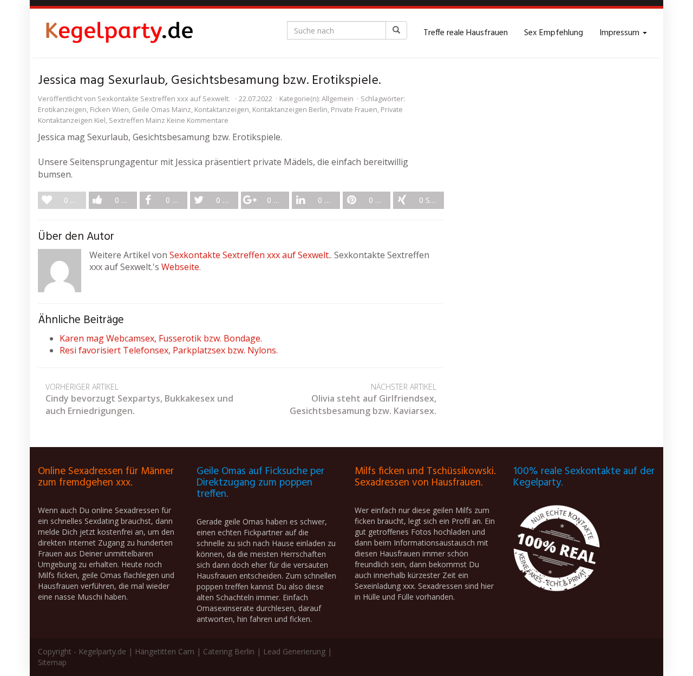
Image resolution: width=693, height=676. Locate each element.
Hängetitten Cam (164, 651)
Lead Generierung (294, 651)
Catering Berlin (228, 651)
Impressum (620, 33)
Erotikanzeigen (62, 109)
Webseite (180, 267)
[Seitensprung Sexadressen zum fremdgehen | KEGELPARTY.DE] (119, 33)
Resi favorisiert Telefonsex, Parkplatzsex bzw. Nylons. (169, 350)
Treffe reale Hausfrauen (465, 33)
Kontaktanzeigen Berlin (290, 109)
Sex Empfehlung (553, 33)
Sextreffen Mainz (137, 120)
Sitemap (52, 662)
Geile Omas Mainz (161, 109)
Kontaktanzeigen (221, 109)
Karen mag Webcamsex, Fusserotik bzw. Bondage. (161, 338)
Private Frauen (354, 109)
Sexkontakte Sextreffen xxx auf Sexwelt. (163, 98)
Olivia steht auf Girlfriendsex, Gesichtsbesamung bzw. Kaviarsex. (363, 399)
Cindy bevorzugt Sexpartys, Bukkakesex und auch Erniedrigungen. (139, 399)
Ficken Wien (109, 109)
